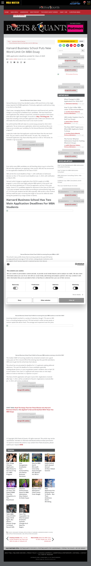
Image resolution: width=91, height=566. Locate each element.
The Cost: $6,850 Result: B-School (67, 186)
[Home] (37, 27)
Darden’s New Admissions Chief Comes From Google (36, 491)
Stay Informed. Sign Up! (68, 41)
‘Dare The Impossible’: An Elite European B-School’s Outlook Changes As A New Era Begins (24, 520)
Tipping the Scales (68, 548)
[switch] (35, 288)
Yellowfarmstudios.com (50, 559)
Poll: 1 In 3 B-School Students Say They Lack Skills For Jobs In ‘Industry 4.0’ (19, 539)
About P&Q (8, 553)
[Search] (83, 50)
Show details (77, 294)
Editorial (76, 553)
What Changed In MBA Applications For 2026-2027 (73, 100)
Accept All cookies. (19, 15)
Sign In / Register (47, 554)
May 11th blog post (43, 116)
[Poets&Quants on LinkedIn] (78, 45)
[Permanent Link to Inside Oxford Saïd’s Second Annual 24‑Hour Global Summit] (50, 457)
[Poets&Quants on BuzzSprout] (63, 45)
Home (7, 12)
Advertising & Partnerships (62, 553)
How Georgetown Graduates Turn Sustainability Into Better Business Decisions (24, 469)
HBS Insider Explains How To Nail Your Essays (74, 118)
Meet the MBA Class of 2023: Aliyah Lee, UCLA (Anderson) (41, 539)
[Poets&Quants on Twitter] (60, 45)
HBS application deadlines (29, 533)
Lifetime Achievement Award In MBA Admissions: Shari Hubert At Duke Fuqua (24, 493)
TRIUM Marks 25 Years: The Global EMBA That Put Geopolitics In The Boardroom (11, 494)
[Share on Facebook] (7, 62)
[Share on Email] (14, 62)
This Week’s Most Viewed (49, 12)
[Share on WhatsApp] (21, 62)
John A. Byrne (13, 59)
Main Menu (14, 12)
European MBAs (74, 12)
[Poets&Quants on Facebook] (67, 45)
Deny (19, 300)
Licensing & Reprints (45, 553)
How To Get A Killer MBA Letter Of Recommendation (73, 108)
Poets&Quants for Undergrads (49, 548)
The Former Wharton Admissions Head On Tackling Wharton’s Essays (74, 141)
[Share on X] (11, 62)
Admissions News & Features (18, 41)
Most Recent (34, 12)
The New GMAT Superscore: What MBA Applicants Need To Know (73, 129)
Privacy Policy (32, 553)
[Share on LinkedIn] (18, 62)
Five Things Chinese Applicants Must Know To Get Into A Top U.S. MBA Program (11, 468)
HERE (21, 445)
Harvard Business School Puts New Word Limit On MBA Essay (23, 43)
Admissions (24, 12)
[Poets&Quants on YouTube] (74, 45)
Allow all (71, 300)
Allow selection (45, 300)
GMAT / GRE (63, 12)
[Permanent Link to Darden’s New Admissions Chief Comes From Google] (37, 483)
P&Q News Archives (19, 553)
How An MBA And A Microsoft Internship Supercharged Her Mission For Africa (36, 468)
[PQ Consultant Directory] (71, 77)
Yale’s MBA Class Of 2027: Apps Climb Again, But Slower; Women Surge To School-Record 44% (11, 520)
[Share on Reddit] (24, 62)
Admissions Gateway (72, 103)
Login (81, 41)
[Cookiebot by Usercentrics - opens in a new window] (76, 264)
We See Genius (80, 548)
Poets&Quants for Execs (28, 548)
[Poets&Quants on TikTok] (82, 45)
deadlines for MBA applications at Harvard (25, 532)
